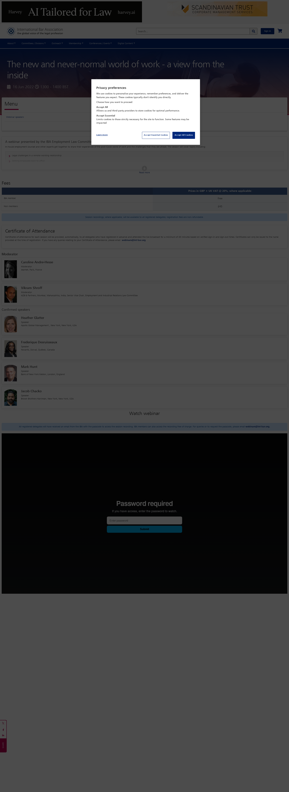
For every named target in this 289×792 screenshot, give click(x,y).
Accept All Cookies (184, 135)
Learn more (102, 135)
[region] (145, 112)
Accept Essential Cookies (156, 135)
